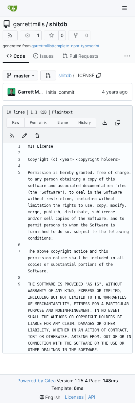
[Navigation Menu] (125, 8)
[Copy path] (98, 75)
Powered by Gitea (36, 380)
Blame (62, 122)
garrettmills (29, 24)
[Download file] (105, 122)
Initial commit (60, 92)
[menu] (50, 397)
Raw (15, 122)
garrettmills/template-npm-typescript (65, 45)
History (84, 122)
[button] (48, 75)
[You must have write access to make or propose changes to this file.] (37, 135)
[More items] (127, 56)
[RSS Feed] (10, 35)
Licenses (74, 397)
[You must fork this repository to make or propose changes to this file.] (24, 135)
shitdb (58, 24)
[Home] (12, 8)
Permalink (38, 122)
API (91, 397)
